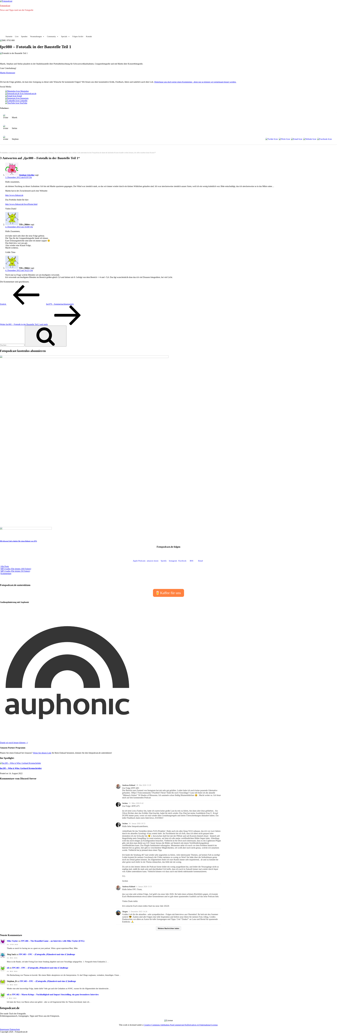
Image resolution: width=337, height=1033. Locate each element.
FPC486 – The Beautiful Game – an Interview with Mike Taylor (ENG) (52, 941)
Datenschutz (15, 1029)
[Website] (309, 139)
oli (8, 968)
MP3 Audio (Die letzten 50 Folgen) (15, 571)
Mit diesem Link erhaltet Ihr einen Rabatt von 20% (18, 541)
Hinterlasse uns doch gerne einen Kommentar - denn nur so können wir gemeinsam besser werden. (195, 82)
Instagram (24, 98)
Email (19, 96)
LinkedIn (23, 100)
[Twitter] (271, 139)
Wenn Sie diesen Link (42, 753)
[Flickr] (284, 139)
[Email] (296, 139)
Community (51, 37)
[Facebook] (324, 139)
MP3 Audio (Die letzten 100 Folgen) (16, 569)
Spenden (24, 37)
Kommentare (6, 573)
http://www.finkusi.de (14, 195)
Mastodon (24, 91)
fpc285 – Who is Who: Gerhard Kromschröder (21, 768)
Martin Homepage (7, 73)
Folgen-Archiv (77, 37)
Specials (64, 37)
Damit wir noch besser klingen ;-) (14, 742)
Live (16, 37)
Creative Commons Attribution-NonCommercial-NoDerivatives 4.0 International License (181, 1025)
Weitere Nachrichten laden (168, 928)
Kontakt (89, 37)
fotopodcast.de (30, 93)
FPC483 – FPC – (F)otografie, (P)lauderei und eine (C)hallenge (47, 954)
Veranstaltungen (36, 37)
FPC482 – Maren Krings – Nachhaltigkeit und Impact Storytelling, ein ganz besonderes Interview (55, 994)
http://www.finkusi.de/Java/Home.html (21, 204)
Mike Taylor (12, 941)
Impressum (4, 1029)
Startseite (9, 37)
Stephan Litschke (26, 175)
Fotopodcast (5, 5)
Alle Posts (4, 566)
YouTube (23, 103)
